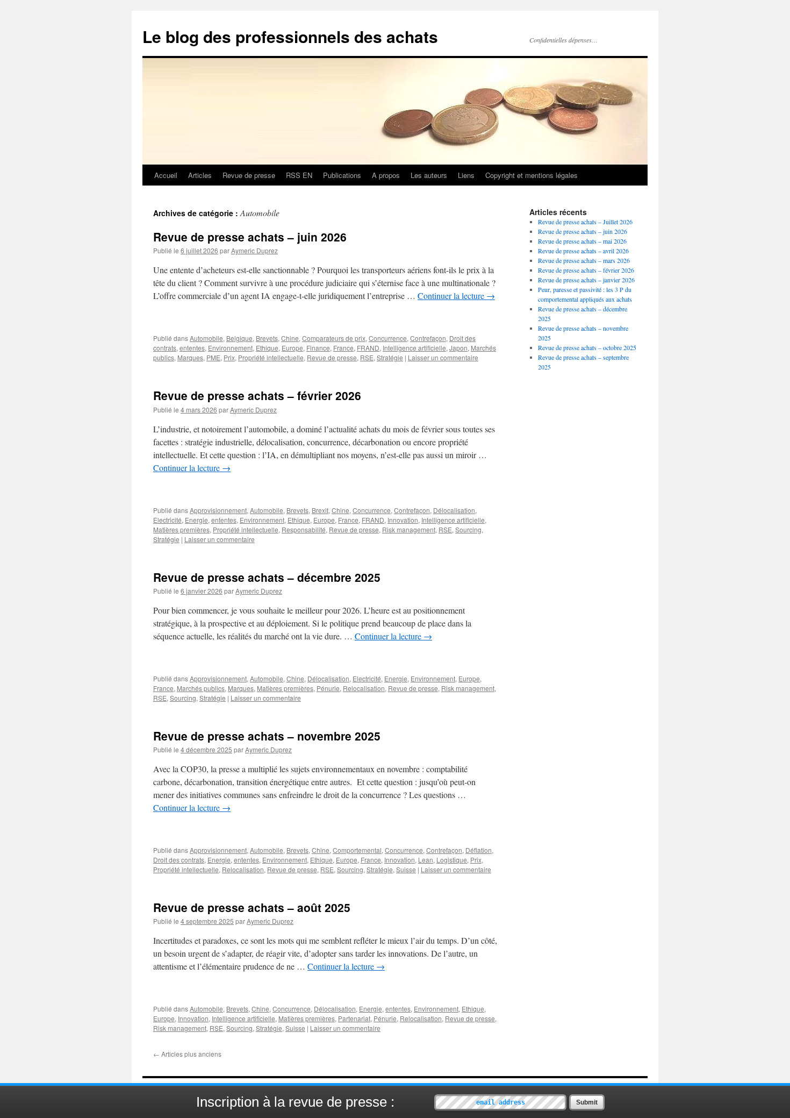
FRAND (368, 347)
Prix (229, 357)
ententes (192, 347)
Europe (292, 347)
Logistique (451, 859)
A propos (386, 175)
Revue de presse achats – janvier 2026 (586, 279)
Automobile (206, 338)
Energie (196, 519)
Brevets (267, 338)
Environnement (230, 347)
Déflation (478, 849)
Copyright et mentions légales (531, 175)
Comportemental (357, 849)
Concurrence (388, 338)
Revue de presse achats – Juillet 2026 (585, 221)
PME (213, 357)
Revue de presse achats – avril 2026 (583, 250)
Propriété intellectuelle (271, 357)
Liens (466, 175)
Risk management (408, 529)
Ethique (267, 347)
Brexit (320, 510)
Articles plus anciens (187, 1053)
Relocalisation (364, 688)
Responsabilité (304, 529)
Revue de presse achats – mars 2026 (584, 260)
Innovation (402, 519)
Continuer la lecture (456, 295)
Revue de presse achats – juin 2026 (250, 237)
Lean (425, 859)
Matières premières (181, 529)
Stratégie (390, 357)
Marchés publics (201, 688)
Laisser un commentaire (443, 357)
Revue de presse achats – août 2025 (251, 907)
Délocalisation (454, 510)
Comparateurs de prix (333, 338)
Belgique (239, 338)
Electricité (167, 519)
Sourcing (468, 529)
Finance (318, 347)
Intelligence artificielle (414, 347)
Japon (458, 347)
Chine (290, 338)
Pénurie (328, 688)
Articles (200, 175)
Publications (342, 175)
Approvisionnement (218, 510)
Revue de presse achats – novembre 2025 (266, 736)
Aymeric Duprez (254, 250)
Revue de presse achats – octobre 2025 (587, 347)
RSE (367, 357)
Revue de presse (248, 175)
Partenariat (354, 1018)
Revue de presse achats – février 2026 (257, 395)
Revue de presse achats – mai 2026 (582, 241)
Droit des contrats (178, 859)
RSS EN (299, 175)
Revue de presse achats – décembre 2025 (266, 577)
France (343, 347)
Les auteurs (429, 175)
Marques (190, 357)
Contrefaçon (428, 338)
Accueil (165, 175)
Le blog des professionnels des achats (290, 36)
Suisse (406, 869)
